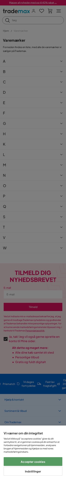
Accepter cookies (33, 461)
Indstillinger (33, 471)
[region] (33, 453)
